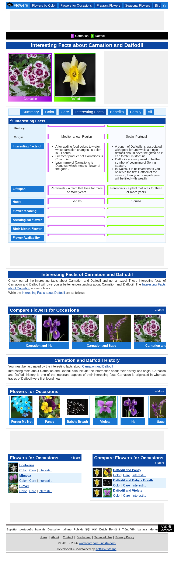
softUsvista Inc (106, 549)
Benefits (117, 112)
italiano (67, 529)
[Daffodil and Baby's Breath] (102, 483)
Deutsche (54, 529)
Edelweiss (26, 465)
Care (65, 112)
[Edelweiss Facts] (13, 467)
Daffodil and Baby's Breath (133, 480)
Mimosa (25, 475)
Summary (30, 112)
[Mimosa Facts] (13, 478)
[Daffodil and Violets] (102, 493)
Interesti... (45, 470)
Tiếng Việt (128, 529)
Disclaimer (84, 537)
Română (114, 529)
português (26, 529)
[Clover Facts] (13, 488)
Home (43, 537)
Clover (24, 486)
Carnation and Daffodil (97, 366)
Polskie (78, 529)
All (150, 112)
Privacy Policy (124, 537)
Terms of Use (103, 537)
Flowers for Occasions (76, 5)
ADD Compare (166, 528)
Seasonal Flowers (137, 5)
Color (49, 112)
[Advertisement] (87, 20)
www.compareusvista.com (97, 543)
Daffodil (76, 98)
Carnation (30, 98)
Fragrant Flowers (108, 5)
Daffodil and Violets (127, 490)
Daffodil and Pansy (127, 470)
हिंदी (88, 529)
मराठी (94, 529)
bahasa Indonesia (149, 529)
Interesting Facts (89, 112)
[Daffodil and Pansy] (102, 473)
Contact (68, 537)
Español (12, 529)
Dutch (103, 529)
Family (135, 112)
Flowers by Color (44, 5)
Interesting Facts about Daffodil (43, 292)
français (40, 529)
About (55, 537)
